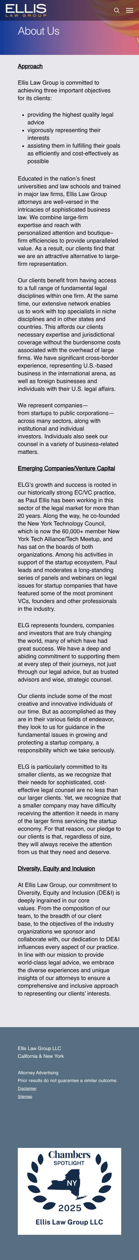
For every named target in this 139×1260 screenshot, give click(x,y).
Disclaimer (27, 1089)
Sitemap (25, 1097)
